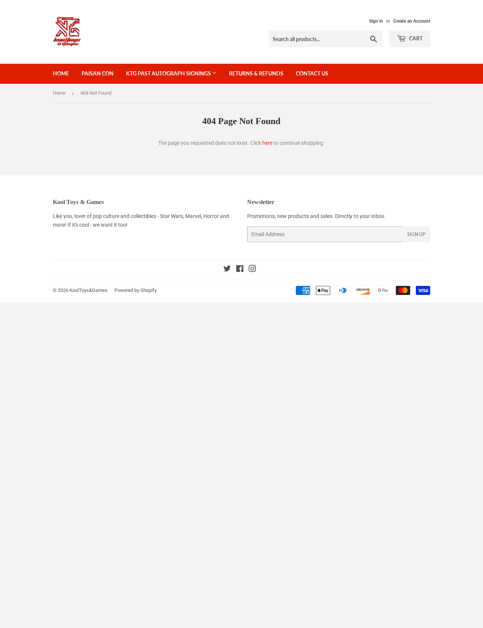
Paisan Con (98, 73)
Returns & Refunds (256, 73)
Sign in (376, 21)
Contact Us (312, 73)
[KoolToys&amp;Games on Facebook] (240, 270)
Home (61, 73)
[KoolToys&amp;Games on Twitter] (227, 270)
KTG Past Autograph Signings (169, 73)
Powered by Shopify (135, 290)
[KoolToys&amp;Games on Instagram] (252, 270)
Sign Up (416, 234)
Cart (415, 38)
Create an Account (411, 21)
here (267, 143)
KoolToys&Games (88, 290)
